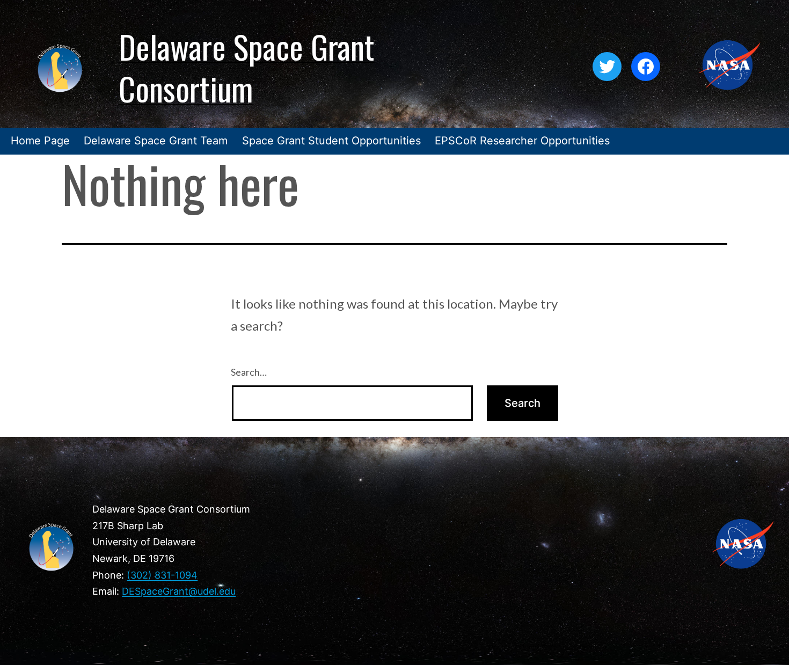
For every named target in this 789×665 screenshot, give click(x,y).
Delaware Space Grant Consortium (247, 67)
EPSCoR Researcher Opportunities (522, 140)
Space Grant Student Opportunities (331, 140)
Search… (249, 372)
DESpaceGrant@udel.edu (179, 591)
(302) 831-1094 (162, 575)
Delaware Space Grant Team (156, 140)
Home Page (40, 140)
